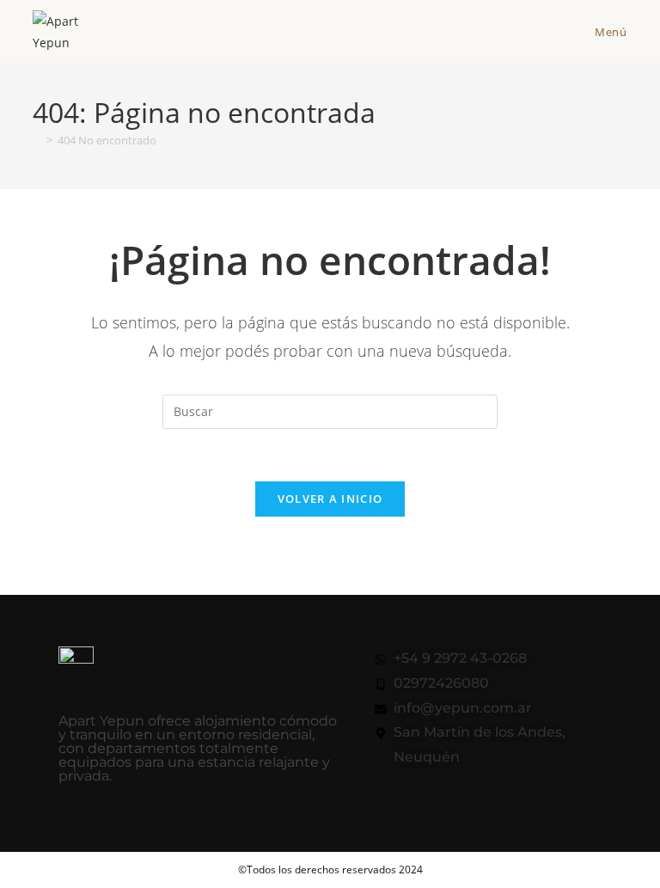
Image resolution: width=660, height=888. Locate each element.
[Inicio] (37, 140)
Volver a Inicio (330, 498)
